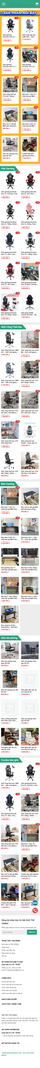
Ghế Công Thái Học (11, 327)
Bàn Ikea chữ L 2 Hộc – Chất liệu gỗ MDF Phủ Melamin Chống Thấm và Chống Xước (29, 597)
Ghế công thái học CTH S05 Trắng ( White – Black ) (9, 472)
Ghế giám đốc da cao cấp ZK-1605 (9, 748)
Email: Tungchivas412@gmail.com (13, 970)
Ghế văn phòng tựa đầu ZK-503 (9, 691)
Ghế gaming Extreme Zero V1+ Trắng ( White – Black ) (29, 253)
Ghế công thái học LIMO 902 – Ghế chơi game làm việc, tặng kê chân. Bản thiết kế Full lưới (29, 36)
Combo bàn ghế (9, 760)
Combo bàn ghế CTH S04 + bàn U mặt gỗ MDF (8, 904)
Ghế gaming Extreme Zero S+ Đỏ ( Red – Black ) (28, 193)
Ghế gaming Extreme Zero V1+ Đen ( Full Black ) (9, 66)
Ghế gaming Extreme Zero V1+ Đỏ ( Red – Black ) (8, 284)
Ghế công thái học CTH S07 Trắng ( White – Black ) (9, 95)
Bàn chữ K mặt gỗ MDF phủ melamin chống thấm (9, 125)
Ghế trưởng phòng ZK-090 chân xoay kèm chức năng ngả (9, 720)
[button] (4, 4)
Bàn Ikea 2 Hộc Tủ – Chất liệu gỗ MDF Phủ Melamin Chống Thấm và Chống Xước (29, 125)
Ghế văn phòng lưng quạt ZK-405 (10, 155)
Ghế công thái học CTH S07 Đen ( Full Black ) (9, 412)
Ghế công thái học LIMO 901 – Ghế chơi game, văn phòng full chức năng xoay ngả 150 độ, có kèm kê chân (10, 351)
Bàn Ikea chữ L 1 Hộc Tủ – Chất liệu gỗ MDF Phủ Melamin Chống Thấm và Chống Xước (29, 538)
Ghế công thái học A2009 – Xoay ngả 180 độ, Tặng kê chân (29, 442)
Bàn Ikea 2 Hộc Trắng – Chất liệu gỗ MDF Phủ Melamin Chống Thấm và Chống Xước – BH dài (29, 569)
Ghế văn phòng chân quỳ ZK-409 (28, 720)
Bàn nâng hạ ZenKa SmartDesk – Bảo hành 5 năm (9, 626)
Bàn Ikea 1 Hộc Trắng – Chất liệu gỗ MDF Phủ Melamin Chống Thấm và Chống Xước (9, 597)
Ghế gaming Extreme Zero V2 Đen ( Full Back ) (28, 66)
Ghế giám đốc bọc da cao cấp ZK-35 (29, 691)
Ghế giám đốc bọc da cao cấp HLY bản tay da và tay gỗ (29, 748)
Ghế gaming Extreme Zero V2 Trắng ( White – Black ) (9, 314)
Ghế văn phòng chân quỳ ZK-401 (28, 662)
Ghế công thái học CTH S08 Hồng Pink (9, 442)
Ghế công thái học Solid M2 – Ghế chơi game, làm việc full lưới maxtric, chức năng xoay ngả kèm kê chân (30, 351)
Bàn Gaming (7, 484)
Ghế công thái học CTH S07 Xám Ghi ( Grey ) (29, 412)
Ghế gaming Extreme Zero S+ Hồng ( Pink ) (29, 223)
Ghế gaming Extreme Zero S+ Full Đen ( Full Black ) (10, 36)
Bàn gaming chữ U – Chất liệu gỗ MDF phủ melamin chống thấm (9, 569)
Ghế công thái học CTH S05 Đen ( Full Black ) (29, 472)
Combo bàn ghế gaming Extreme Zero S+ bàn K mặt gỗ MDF (29, 155)
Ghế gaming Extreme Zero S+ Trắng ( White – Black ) (9, 223)
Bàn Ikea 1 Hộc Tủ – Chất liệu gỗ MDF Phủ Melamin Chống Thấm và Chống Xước (29, 95)
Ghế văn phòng (9, 638)
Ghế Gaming (7, 168)
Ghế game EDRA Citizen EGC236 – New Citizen (29, 314)
